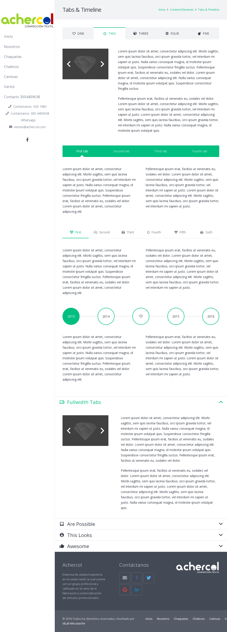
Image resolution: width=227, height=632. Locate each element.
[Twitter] (148, 577)
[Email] (124, 577)
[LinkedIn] (136, 589)
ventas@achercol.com (30, 127)
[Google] (124, 589)
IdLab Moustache (74, 623)
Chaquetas (181, 619)
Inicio (149, 619)
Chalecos (199, 619)
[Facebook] (27, 140)
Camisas (214, 619)
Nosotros (163, 619)
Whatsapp (28, 120)
